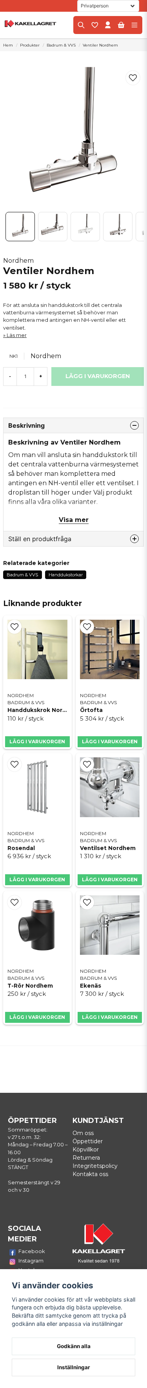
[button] (133, 78)
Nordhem (18, 260)
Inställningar (73, 1367)
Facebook (31, 1251)
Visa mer (74, 520)
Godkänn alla (74, 1346)
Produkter (30, 45)
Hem (8, 45)
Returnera (86, 1157)
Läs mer (17, 335)
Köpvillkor (86, 1149)
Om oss (83, 1133)
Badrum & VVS (61, 45)
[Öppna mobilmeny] (134, 25)
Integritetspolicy (95, 1165)
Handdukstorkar (66, 574)
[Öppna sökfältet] (81, 25)
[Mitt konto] (107, 25)
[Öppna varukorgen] (121, 25)
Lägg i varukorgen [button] (37, 741)
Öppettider (88, 1141)
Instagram (31, 1260)
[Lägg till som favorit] (94, 25)
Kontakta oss (90, 1174)
